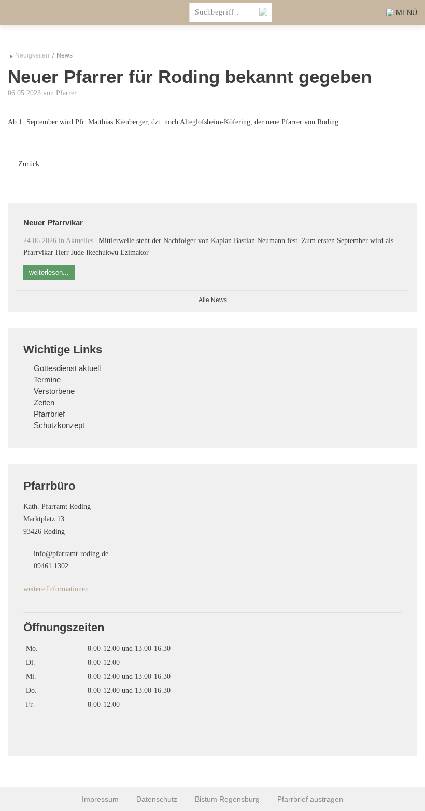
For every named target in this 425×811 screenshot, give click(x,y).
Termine (47, 380)
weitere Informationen (56, 589)
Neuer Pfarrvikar (53, 222)
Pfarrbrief (49, 414)
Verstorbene (54, 391)
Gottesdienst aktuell (67, 368)
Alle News (213, 300)
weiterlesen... (49, 272)
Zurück (28, 164)
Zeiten (44, 403)
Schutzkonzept (59, 425)
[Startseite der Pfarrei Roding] (41, 12)
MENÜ (406, 12)
